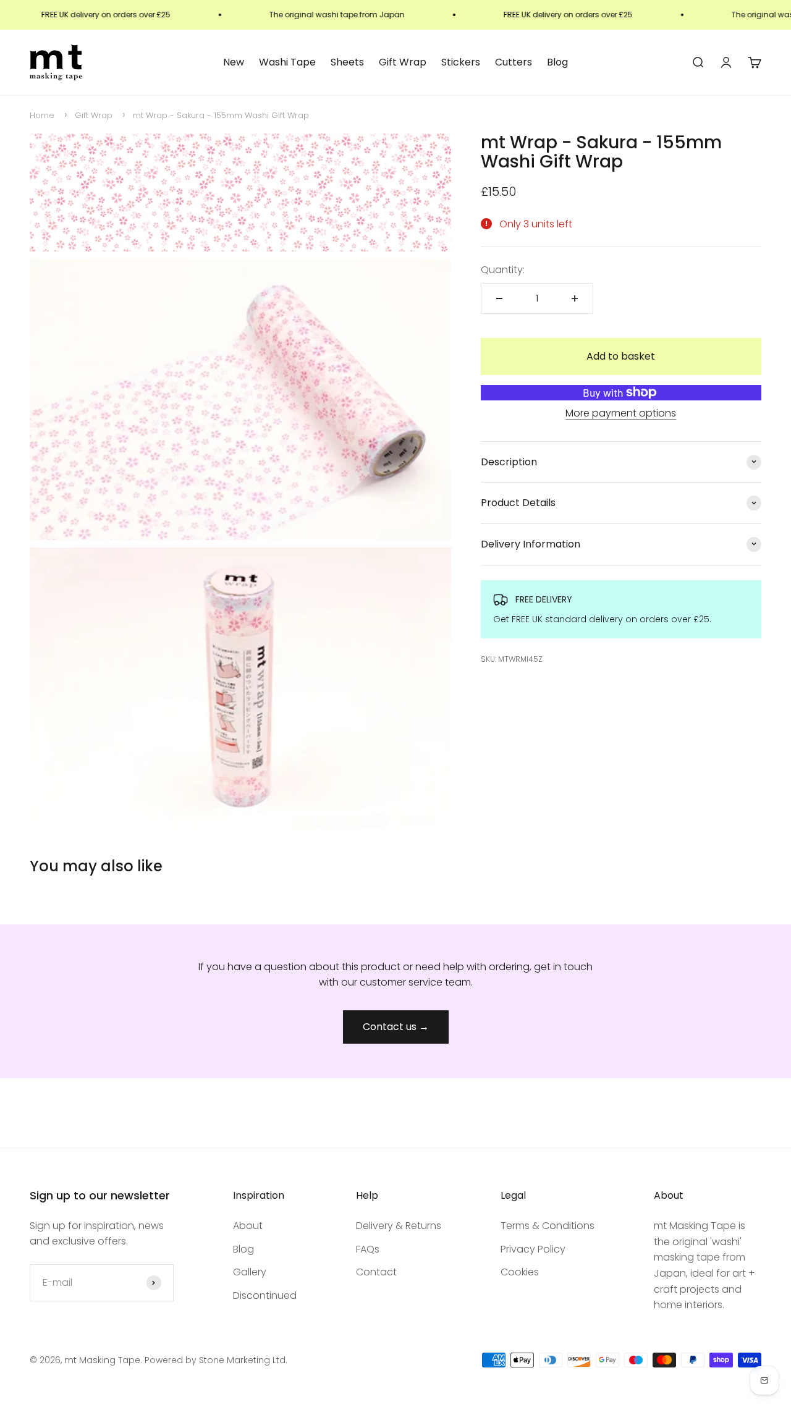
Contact (376, 1272)
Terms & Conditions (547, 1226)
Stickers (460, 62)
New (233, 62)
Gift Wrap (402, 62)
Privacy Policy (533, 1249)
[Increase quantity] (575, 298)
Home (42, 115)
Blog (557, 62)
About (248, 1226)
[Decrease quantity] (499, 298)
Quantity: (503, 270)
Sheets (347, 62)
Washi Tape (287, 62)
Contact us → (396, 1027)
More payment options (620, 413)
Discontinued (265, 1295)
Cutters (513, 62)
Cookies (520, 1272)
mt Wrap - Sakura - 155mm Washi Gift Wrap (221, 115)
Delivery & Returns (398, 1226)
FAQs (367, 1249)
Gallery (249, 1272)
